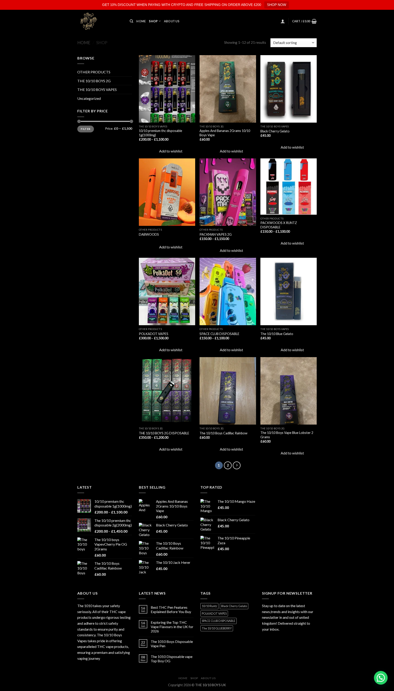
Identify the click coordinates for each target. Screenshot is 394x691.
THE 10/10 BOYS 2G (94, 81)
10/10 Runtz (209, 606)
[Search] (131, 21)
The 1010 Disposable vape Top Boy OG (171, 658)
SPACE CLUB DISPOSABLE (219, 334)
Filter (85, 129)
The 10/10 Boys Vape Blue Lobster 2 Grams (286, 435)
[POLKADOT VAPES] (167, 291)
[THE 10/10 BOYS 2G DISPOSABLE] (167, 391)
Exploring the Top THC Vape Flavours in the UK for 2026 (172, 626)
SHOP (153, 21)
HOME (141, 21)
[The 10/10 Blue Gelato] (288, 291)
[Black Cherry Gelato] (288, 89)
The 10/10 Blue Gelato (276, 334)
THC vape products (112, 646)
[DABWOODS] (167, 192)
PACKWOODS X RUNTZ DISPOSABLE (278, 225)
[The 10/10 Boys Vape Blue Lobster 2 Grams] (288, 391)
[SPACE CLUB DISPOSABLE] (228, 291)
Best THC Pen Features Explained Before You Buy (171, 609)
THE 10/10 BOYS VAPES (97, 89)
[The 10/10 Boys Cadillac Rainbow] (228, 391)
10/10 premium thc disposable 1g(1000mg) (160, 133)
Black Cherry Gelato (275, 131)
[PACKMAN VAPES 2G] (228, 192)
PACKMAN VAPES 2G (216, 234)
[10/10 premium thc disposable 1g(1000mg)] (167, 89)
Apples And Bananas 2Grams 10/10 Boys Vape (225, 133)
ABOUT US (171, 21)
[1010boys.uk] (100, 21)
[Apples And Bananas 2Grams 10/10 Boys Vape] (228, 89)
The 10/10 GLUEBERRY (217, 628)
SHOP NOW (276, 5)
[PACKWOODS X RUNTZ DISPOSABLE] (288, 186)
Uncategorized (89, 98)
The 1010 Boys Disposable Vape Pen (172, 643)
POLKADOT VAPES (153, 334)
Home (83, 42)
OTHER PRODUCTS (93, 72)
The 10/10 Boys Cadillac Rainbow (223, 433)
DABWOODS (149, 234)
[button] (381, 678)
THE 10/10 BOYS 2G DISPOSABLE (164, 433)
